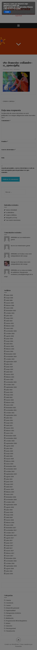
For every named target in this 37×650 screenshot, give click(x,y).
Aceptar (7, 12)
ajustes (18, 8)
